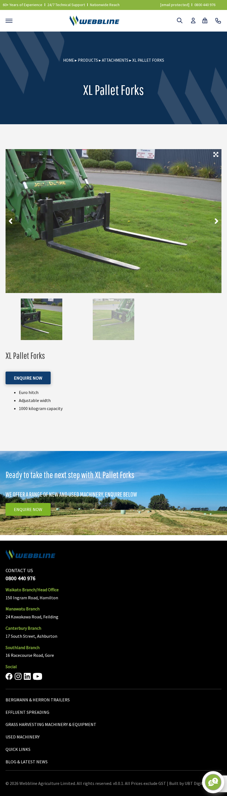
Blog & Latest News (27, 761)
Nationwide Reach (105, 4)
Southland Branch (23, 647)
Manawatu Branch (23, 608)
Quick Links (18, 749)
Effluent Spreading (27, 712)
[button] (10, 221)
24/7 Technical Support (66, 4)
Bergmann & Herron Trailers (38, 699)
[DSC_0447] (113, 221)
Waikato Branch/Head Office (32, 589)
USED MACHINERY (23, 737)
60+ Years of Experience (22, 4)
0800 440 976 (204, 4)
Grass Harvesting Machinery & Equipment (51, 724)
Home (68, 60)
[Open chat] (213, 782)
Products (88, 60)
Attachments (115, 60)
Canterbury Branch (23, 628)
